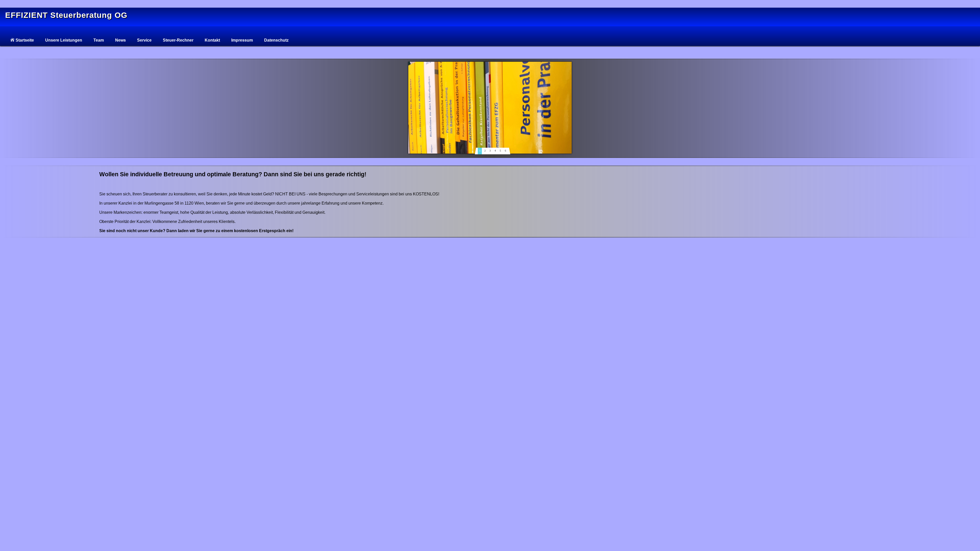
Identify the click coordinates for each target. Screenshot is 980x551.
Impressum (242, 40)
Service (144, 40)
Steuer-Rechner (178, 40)
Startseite (24, 40)
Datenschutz (276, 40)
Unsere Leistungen (63, 40)
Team (98, 40)
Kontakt (212, 40)
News (120, 40)
